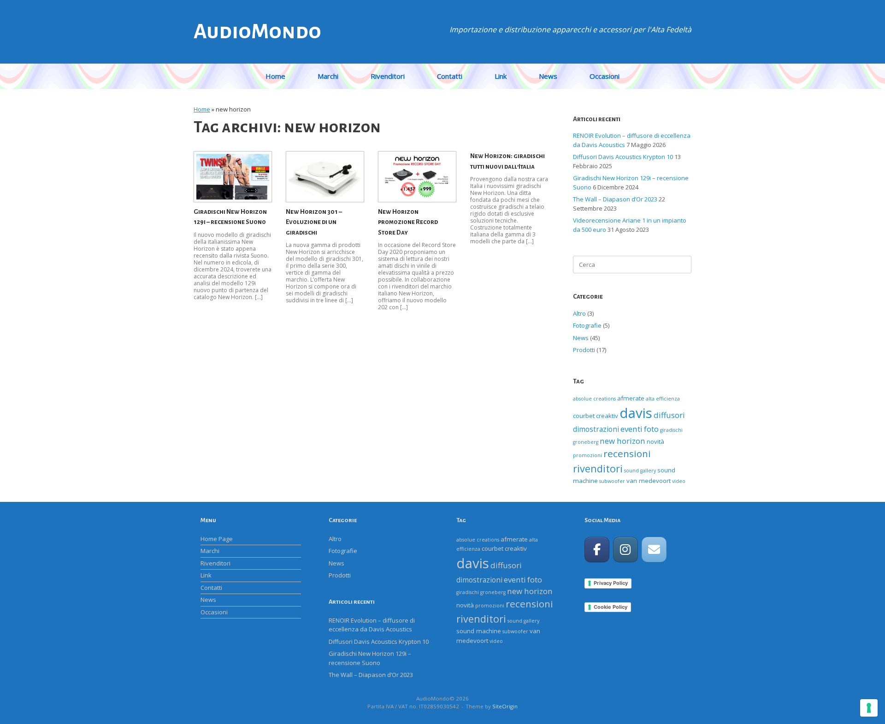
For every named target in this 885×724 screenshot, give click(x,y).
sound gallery (640, 470)
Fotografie (587, 325)
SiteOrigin (505, 706)
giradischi (671, 430)
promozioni (587, 455)
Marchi (328, 76)
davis (636, 413)
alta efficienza (663, 398)
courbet (584, 416)
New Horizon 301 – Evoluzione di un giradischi (314, 222)
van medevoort (648, 481)
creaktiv (607, 416)
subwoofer (612, 481)
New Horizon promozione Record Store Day (408, 222)
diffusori (669, 415)
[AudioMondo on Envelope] (654, 549)
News (548, 76)
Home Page (217, 539)
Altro (579, 313)
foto (651, 429)
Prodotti (584, 350)
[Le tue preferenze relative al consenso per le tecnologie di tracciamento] (869, 708)
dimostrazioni (596, 429)
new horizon (622, 441)
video (678, 481)
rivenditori (598, 468)
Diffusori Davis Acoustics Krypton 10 (623, 157)
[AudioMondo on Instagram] (625, 549)
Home (275, 76)
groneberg (585, 442)
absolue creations (594, 398)
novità (655, 441)
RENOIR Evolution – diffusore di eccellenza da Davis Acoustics (372, 625)
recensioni (627, 453)
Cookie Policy (610, 607)
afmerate (630, 398)
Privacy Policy (611, 583)
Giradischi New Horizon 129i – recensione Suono (370, 658)
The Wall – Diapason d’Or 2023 (615, 199)
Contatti (449, 76)
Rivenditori (388, 76)
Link (501, 76)
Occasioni (605, 76)
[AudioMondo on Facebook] (596, 549)
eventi (631, 429)
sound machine (478, 631)
